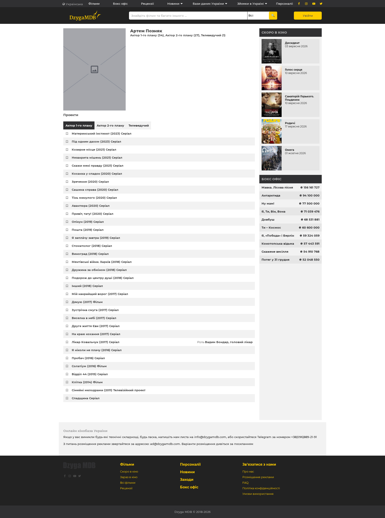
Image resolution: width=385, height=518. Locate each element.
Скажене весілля (275, 251)
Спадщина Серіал (86, 398)
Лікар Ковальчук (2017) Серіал (95, 342)
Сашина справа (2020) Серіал (95, 189)
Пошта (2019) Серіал (88, 229)
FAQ (245, 482)
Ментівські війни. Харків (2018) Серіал (102, 262)
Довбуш (268, 219)
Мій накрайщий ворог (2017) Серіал (100, 294)
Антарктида (271, 195)
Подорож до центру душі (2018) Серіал (103, 278)
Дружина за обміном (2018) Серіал (99, 270)
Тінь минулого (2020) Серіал (94, 197)
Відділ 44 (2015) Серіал (90, 374)
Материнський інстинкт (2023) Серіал (101, 133)
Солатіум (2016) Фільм (89, 366)
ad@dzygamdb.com (165, 444)
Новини (173, 3)
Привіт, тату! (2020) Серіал (92, 213)
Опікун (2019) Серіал (88, 221)
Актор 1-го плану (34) (147, 35)
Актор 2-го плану (110, 125)
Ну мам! (268, 203)
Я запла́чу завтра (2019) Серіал (96, 238)
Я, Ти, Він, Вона (273, 211)
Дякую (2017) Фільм (87, 302)
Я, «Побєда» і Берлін (278, 235)
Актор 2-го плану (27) (182, 35)
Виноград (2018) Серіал (90, 254)
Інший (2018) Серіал (87, 286)
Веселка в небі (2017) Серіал (94, 318)
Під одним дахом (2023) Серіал (96, 141)
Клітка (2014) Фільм (87, 382)
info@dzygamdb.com (209, 437)
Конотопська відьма (278, 243)
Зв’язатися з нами (259, 464)
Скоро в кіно (274, 33)
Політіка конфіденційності (261, 488)
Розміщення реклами (258, 477)
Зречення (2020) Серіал (90, 181)
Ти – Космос (271, 227)
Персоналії (284, 3)
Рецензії (147, 3)
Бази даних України (208, 3)
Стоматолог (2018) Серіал (92, 246)
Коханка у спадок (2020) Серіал (97, 173)
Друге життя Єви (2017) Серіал (96, 326)
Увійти (308, 15)
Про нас (248, 471)
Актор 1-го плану (79, 125)
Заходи (186, 479)
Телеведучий (139, 125)
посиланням (243, 444)
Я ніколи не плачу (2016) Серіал (97, 350)
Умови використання (258, 493)
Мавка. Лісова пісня (277, 187)
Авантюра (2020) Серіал (91, 205)
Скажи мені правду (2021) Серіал (97, 165)
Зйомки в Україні (250, 3)
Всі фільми (127, 482)
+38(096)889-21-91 (304, 437)
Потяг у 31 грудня (275, 259)
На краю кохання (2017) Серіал (96, 334)
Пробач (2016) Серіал (88, 358)
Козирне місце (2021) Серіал (94, 149)
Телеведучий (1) (213, 35)
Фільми (94, 3)
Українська (74, 4)
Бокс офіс (120, 3)
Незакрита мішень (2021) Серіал (97, 157)
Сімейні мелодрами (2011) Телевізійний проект (108, 390)
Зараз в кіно (128, 477)
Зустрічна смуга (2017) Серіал (95, 310)
